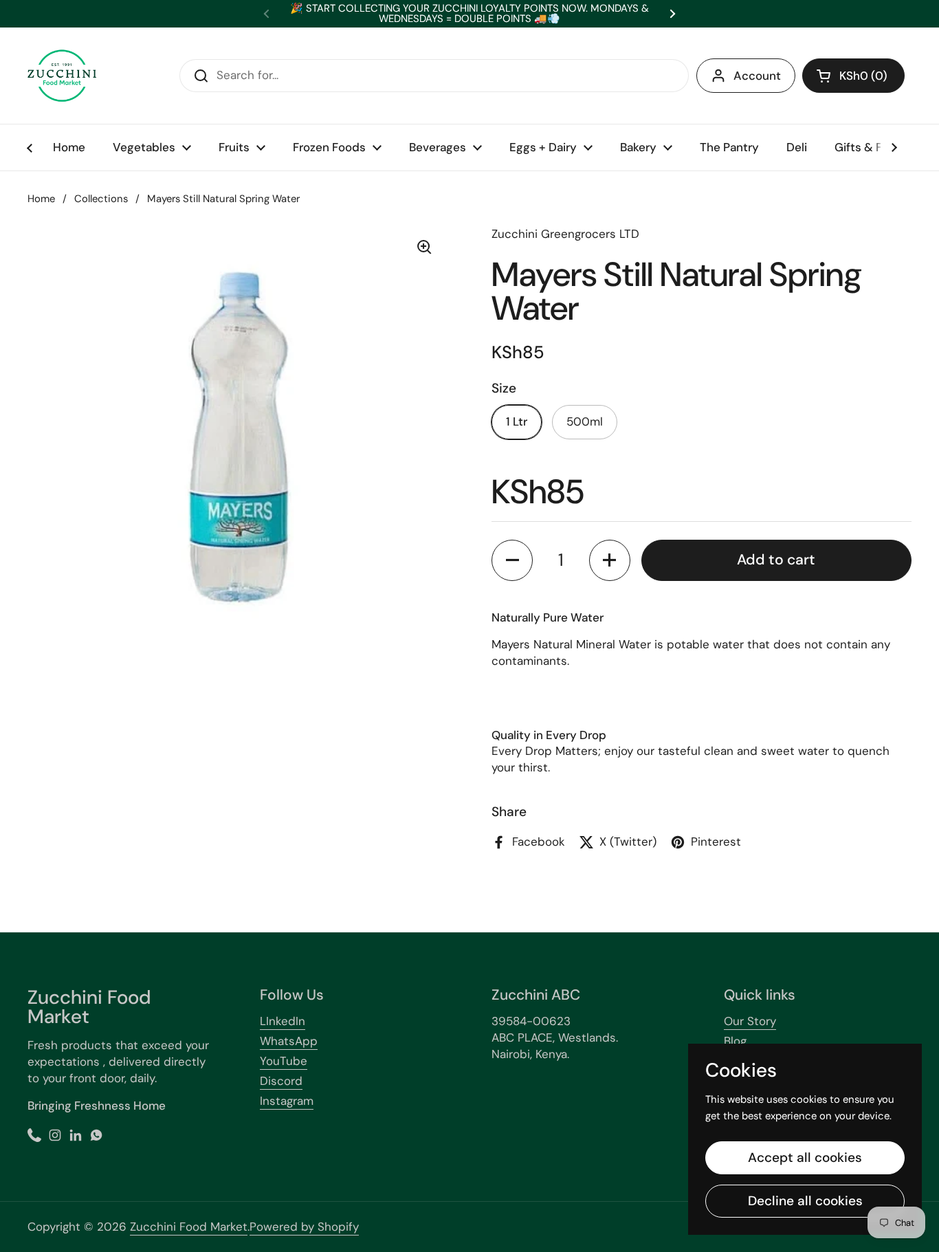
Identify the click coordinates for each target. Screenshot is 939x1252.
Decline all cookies (805, 1200)
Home (41, 199)
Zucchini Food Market (188, 1226)
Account (757, 75)
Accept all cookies (805, 1157)
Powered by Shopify (304, 1226)
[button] (853, 75)
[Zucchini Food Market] (61, 75)
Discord (281, 1080)
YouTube (283, 1060)
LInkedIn (282, 1021)
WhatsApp (289, 1040)
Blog (735, 1040)
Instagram (286, 1100)
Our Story (750, 1021)
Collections (101, 199)
